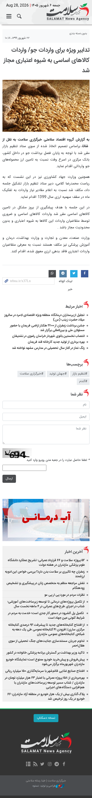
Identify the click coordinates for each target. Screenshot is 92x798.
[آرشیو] (28, 764)
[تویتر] (42, 764)
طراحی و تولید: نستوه (44, 786)
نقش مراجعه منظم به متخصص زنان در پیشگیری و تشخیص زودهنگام (45, 586)
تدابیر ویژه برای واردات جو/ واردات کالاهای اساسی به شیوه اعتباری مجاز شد (47, 60)
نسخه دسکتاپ (46, 718)
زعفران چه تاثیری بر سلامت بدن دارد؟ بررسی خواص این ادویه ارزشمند (45, 574)
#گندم (83, 381)
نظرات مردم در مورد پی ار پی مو (64, 595)
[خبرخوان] (35, 764)
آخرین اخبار (74, 552)
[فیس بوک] (64, 764)
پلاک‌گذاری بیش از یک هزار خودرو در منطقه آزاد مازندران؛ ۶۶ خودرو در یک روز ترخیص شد (46, 697)
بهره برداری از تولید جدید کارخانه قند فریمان (56, 342)
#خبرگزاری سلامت (31, 373)
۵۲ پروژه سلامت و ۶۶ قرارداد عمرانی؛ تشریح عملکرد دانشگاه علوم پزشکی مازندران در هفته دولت (46, 563)
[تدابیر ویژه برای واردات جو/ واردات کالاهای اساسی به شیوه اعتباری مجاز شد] (46, 106)
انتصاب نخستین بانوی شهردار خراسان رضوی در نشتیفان (48, 336)
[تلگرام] (57, 764)
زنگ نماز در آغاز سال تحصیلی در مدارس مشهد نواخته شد (48, 348)
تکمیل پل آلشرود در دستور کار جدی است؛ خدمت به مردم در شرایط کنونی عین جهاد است (46, 616)
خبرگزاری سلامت (46, 12)
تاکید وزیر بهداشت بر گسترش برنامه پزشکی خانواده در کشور (46, 653)
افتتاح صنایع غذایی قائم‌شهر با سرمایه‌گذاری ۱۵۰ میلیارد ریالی (45, 671)
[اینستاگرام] (50, 764)
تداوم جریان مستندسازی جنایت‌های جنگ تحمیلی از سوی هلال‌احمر (46, 643)
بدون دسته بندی (78, 33)
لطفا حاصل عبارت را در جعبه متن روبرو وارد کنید (58, 460)
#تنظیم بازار (80, 373)
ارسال (9, 478)
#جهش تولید (57, 373)
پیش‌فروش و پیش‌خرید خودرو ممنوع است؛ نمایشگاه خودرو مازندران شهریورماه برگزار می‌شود (45, 662)
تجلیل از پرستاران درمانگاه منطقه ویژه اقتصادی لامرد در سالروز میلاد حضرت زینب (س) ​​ (44, 318)
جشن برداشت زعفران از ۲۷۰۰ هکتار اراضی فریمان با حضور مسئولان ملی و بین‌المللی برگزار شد (47, 328)
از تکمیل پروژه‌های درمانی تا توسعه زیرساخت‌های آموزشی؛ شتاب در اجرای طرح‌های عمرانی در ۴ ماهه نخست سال (46, 604)
